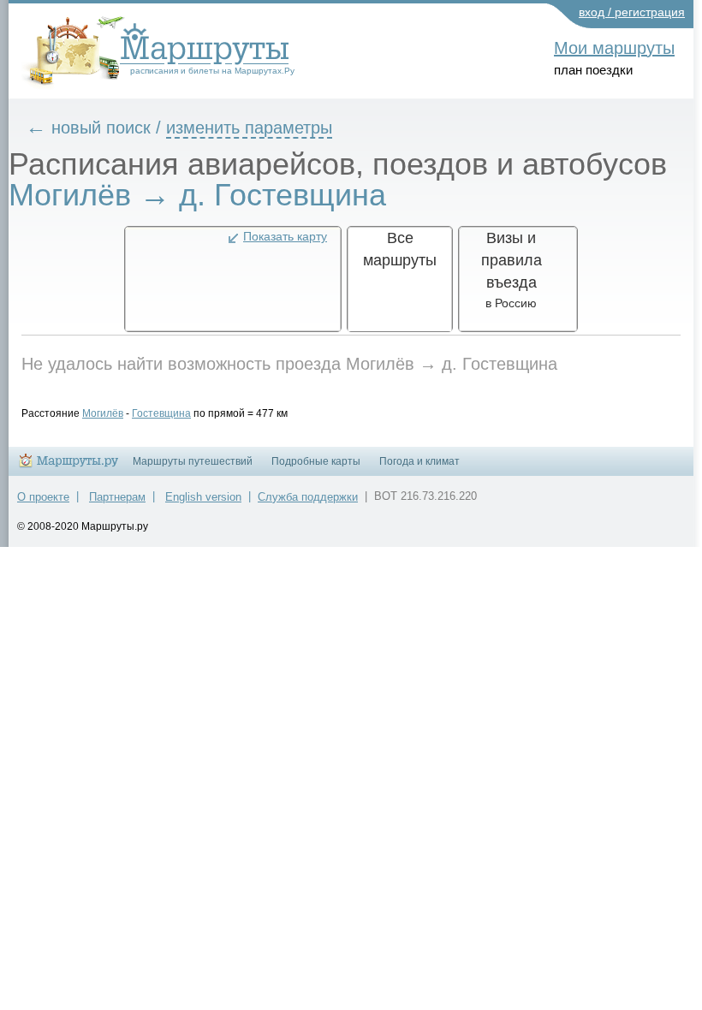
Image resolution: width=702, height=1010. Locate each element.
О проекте (43, 496)
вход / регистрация (632, 12)
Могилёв (102, 413)
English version (203, 496)
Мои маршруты (614, 48)
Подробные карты (315, 461)
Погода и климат (419, 461)
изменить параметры (249, 127)
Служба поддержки (308, 496)
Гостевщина (161, 413)
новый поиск (101, 127)
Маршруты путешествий (193, 461)
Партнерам (117, 496)
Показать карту (285, 236)
